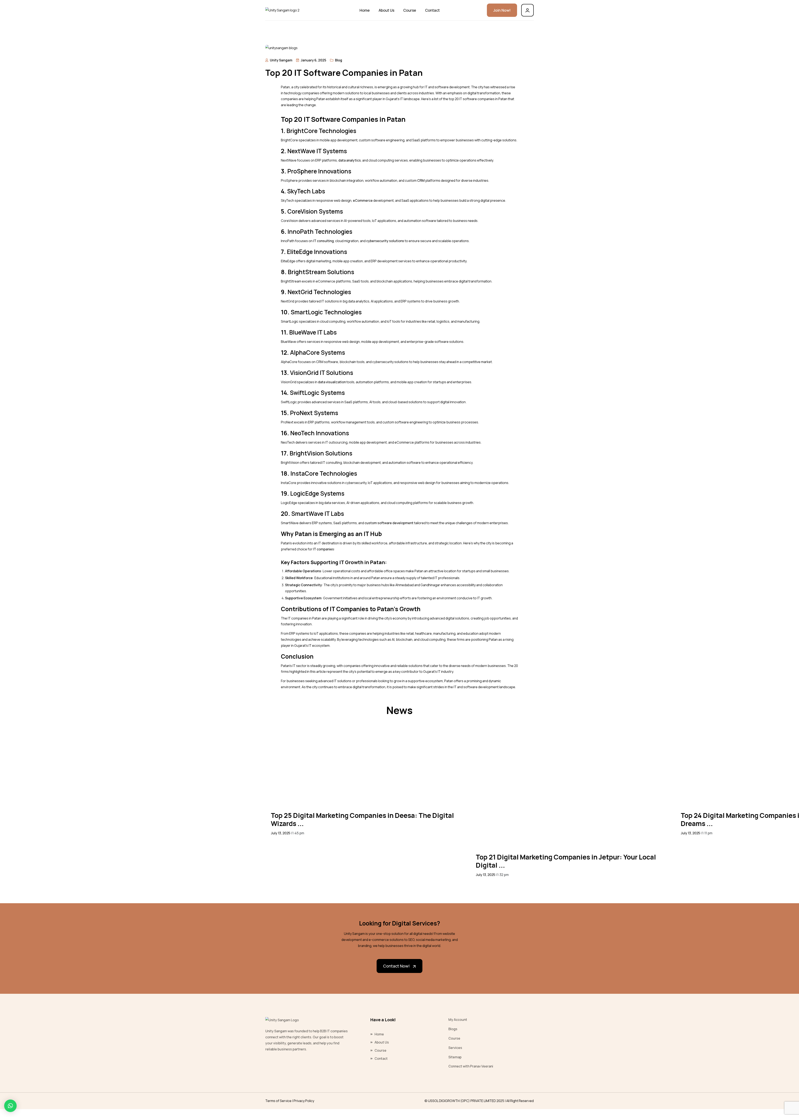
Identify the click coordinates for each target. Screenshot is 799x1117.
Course (409, 10)
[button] (10, 1106)
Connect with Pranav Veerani (470, 1066)
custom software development (389, 523)
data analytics (349, 160)
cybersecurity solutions (385, 241)
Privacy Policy (304, 1100)
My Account (457, 1019)
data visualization (332, 382)
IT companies (323, 549)
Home (365, 10)
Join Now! (502, 10)
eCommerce (363, 200)
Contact (432, 10)
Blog (338, 60)
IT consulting (323, 241)
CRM (421, 180)
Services (455, 1047)
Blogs (452, 1029)
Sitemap (455, 1057)
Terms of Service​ (278, 1100)
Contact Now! (396, 966)
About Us (386, 10)
